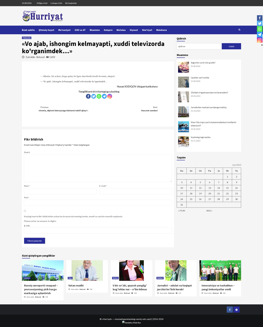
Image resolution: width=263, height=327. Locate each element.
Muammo (95, 30)
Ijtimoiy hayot (46, 30)
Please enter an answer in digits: (40, 221)
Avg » (209, 210)
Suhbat (160, 278)
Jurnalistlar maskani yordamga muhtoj (208, 107)
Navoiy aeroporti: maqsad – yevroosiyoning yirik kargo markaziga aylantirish (41, 289)
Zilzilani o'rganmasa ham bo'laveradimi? (209, 92)
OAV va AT (80, 30)
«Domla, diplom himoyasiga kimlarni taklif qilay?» (63, 109)
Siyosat (134, 30)
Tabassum (27, 38)
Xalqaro (108, 30)
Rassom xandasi (149, 109)
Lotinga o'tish (56, 3)
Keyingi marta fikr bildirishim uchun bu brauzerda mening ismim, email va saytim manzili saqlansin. (73, 216)
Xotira (115, 278)
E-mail (103, 185)
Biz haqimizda (71, 3)
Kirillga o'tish (42, 3)
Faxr (70, 278)
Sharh (27, 152)
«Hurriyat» (107, 319)
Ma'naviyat (64, 30)
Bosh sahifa (28, 30)
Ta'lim (204, 278)
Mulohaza (161, 30)
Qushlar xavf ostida (200, 77)
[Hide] (262, 45)
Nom (27, 185)
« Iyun (181, 210)
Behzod (40, 57)
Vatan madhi (76, 285)
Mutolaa (121, 30)
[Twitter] (93, 96)
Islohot (27, 278)
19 (200, 193)
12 (200, 188)
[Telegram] (104, 96)
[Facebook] (88, 96)
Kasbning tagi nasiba (200, 137)
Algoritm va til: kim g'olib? (203, 62)
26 (200, 199)
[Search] (239, 29)
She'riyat (147, 30)
